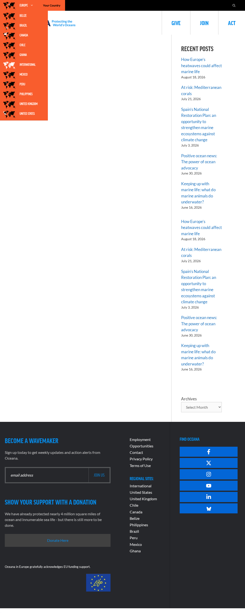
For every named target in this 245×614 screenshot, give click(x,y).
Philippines (26, 94)
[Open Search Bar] (234, 5)
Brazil (23, 25)
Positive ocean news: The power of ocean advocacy (199, 161)
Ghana (23, 54)
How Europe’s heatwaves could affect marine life (201, 65)
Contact (136, 452)
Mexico (24, 74)
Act (231, 23)
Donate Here (57, 540)
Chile (22, 45)
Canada (24, 35)
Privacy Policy (141, 458)
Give (176, 23)
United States (27, 113)
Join (204, 23)
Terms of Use (140, 465)
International (28, 64)
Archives (189, 398)
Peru (22, 84)
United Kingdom (29, 103)
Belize (23, 15)
